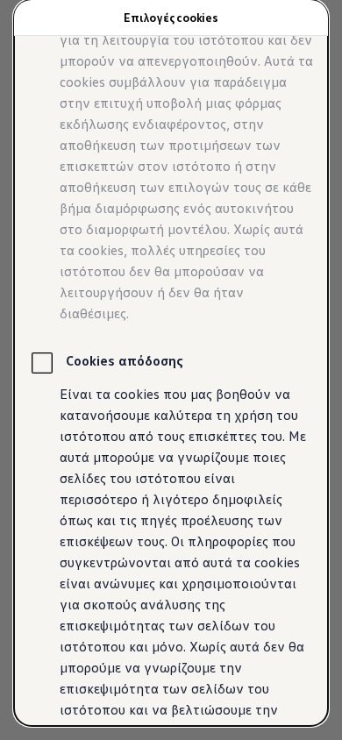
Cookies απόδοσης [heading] (124, 360)
